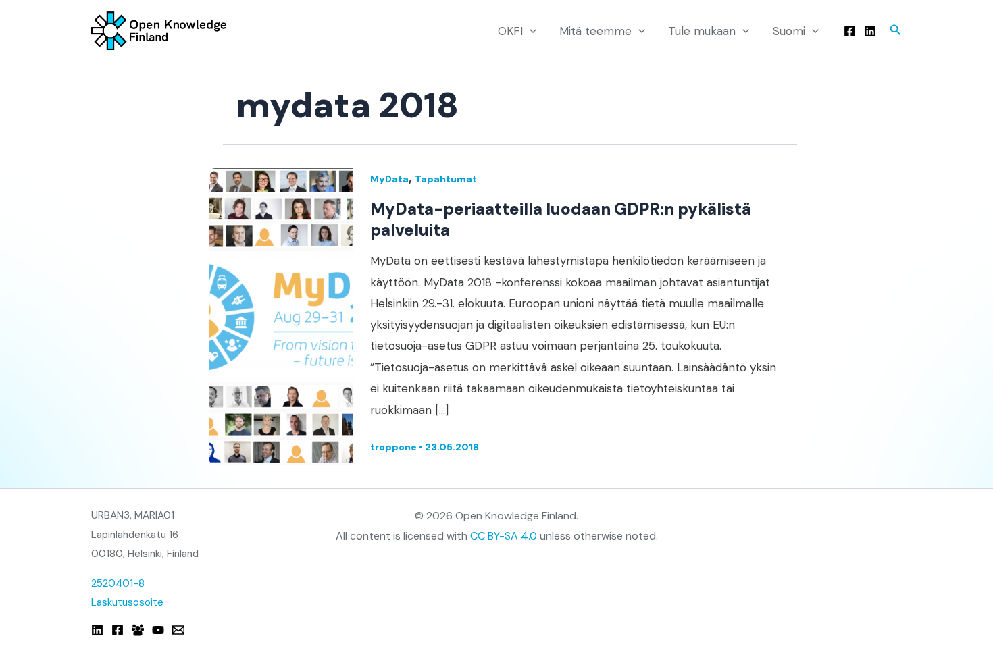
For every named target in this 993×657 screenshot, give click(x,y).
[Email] (178, 630)
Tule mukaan (702, 31)
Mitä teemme (595, 31)
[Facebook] (850, 31)
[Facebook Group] (138, 630)
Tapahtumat (446, 179)
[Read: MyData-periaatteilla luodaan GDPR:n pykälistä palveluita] (281, 315)
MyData (389, 179)
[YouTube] (158, 630)
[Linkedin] (870, 31)
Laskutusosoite (127, 602)
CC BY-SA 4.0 (503, 536)
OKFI (510, 31)
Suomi (789, 31)
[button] (529, 31)
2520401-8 (118, 583)
